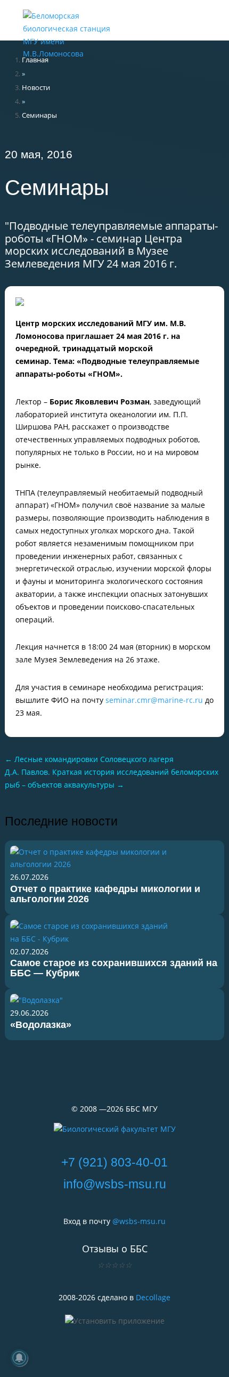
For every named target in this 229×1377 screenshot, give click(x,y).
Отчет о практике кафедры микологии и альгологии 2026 (105, 894)
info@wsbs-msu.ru (114, 1184)
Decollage (153, 1297)
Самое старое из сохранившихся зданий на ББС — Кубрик (113, 968)
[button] (169, 16)
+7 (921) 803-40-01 (114, 1162)
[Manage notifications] (19, 1357)
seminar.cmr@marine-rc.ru (154, 700)
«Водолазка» (40, 1024)
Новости (36, 87)
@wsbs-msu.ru (139, 1221)
